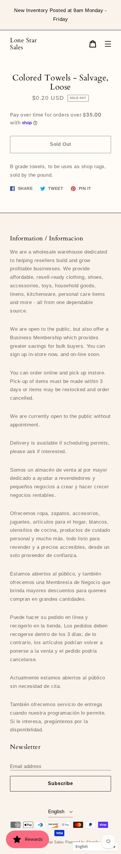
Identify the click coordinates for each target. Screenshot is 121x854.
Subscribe (60, 783)
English (57, 811)
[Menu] (108, 44)
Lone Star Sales (23, 44)
